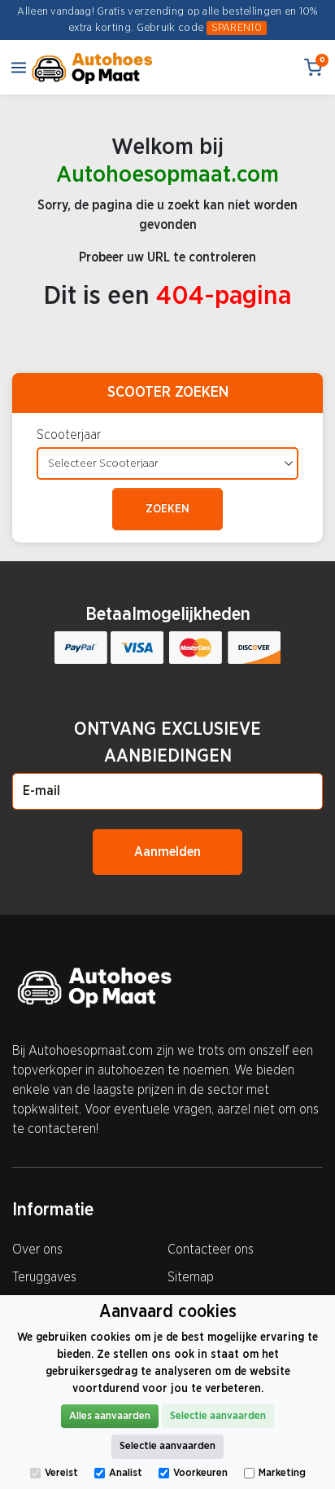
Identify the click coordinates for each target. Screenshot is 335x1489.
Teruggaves (44, 1277)
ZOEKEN (167, 509)
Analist (125, 1473)
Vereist (61, 1473)
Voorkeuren (200, 1473)
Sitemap (191, 1277)
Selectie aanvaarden (218, 1416)
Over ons (37, 1249)
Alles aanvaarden (109, 1416)
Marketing (282, 1473)
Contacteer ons (211, 1249)
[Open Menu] (19, 67)
